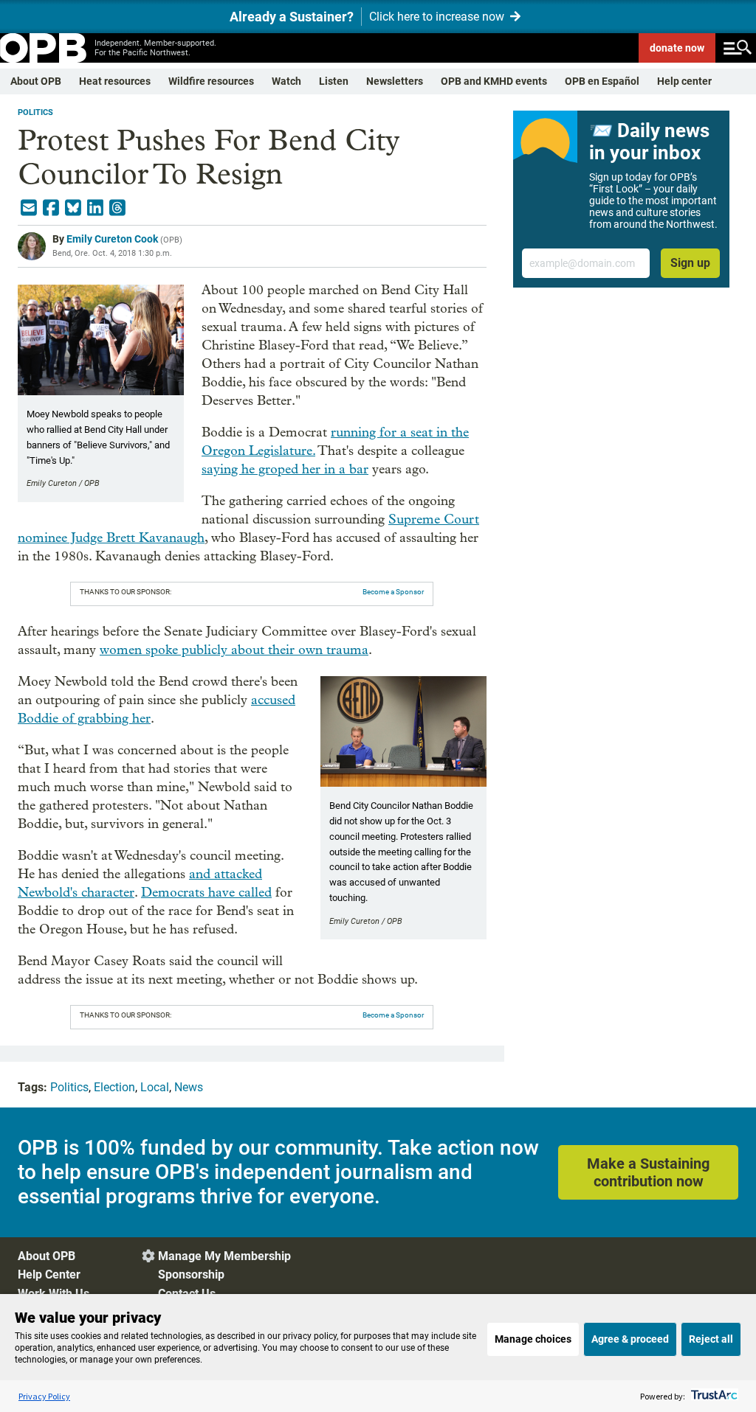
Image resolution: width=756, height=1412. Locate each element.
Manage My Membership (224, 1256)
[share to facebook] (51, 208)
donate (677, 48)
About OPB (35, 81)
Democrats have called (206, 892)
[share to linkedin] (95, 208)
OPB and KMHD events (494, 81)
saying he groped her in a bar (285, 469)
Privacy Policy (44, 1396)
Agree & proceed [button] (630, 1339)
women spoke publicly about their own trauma (234, 650)
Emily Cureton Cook (112, 239)
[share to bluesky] (73, 208)
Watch (286, 81)
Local (154, 1087)
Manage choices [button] (533, 1339)
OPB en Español (602, 81)
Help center (684, 81)
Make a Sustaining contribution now (648, 1172)
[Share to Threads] (117, 208)
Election (114, 1087)
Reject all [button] (711, 1339)
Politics (69, 1087)
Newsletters (394, 81)
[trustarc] (712, 1396)
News (188, 1087)
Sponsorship (191, 1274)
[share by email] (29, 208)
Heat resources (115, 81)
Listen (333, 81)
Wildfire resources (211, 81)
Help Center (49, 1274)
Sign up (690, 263)
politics (35, 112)
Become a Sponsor (393, 592)
